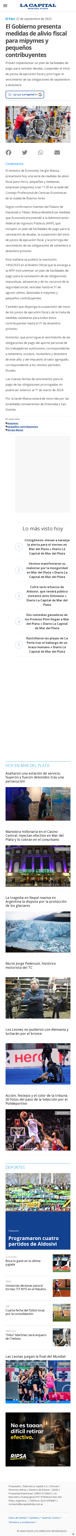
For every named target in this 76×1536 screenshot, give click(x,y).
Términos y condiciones (22, 1522)
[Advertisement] (38, 474)
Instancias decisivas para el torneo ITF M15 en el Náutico (26, 1287)
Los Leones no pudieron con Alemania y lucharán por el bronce (37, 1031)
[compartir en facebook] (14, 152)
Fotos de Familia (18, 1517)
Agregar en (25, 94)
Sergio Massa (15, 430)
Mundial (63, 1047)
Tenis (8, 1281)
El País (10, 19)
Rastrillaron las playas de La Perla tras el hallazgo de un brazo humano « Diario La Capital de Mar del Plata (43, 645)
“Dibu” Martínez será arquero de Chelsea (26, 1337)
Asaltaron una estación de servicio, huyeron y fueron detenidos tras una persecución (35, 777)
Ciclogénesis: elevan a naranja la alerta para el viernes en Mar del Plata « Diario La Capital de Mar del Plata (44, 546)
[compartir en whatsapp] (46, 152)
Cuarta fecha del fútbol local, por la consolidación (25, 1312)
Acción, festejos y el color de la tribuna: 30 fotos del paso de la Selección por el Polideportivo (37, 1099)
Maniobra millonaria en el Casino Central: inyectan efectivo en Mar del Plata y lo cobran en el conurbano (35, 835)
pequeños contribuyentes (23, 426)
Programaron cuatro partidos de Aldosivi (33, 1241)
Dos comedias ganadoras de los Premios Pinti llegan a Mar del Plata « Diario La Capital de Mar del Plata (43, 621)
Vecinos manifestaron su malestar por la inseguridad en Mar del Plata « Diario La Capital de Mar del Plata (43, 570)
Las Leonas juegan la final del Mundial (35, 1356)
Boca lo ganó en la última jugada (23, 1262)
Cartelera (34, 1517)
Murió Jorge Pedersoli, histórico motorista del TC (31, 965)
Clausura (13, 1230)
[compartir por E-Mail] (62, 152)
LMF (8, 1306)
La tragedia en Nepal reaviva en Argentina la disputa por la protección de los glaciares (36, 901)
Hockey (64, 1363)
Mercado (11, 1331)
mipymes (13, 423)
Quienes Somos (51, 1517)
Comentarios (14, 164)
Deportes (63, 981)
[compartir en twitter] (30, 152)
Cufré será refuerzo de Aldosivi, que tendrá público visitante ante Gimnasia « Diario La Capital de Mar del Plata (43, 596)
